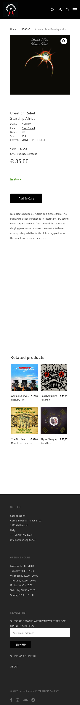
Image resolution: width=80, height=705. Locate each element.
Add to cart (26, 198)
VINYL (25, 139)
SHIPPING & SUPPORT (23, 656)
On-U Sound (28, 128)
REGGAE (25, 29)
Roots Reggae (29, 153)
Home (13, 29)
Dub (19, 153)
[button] (63, 41)
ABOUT (14, 666)
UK (23, 132)
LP (32, 139)
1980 (24, 135)
